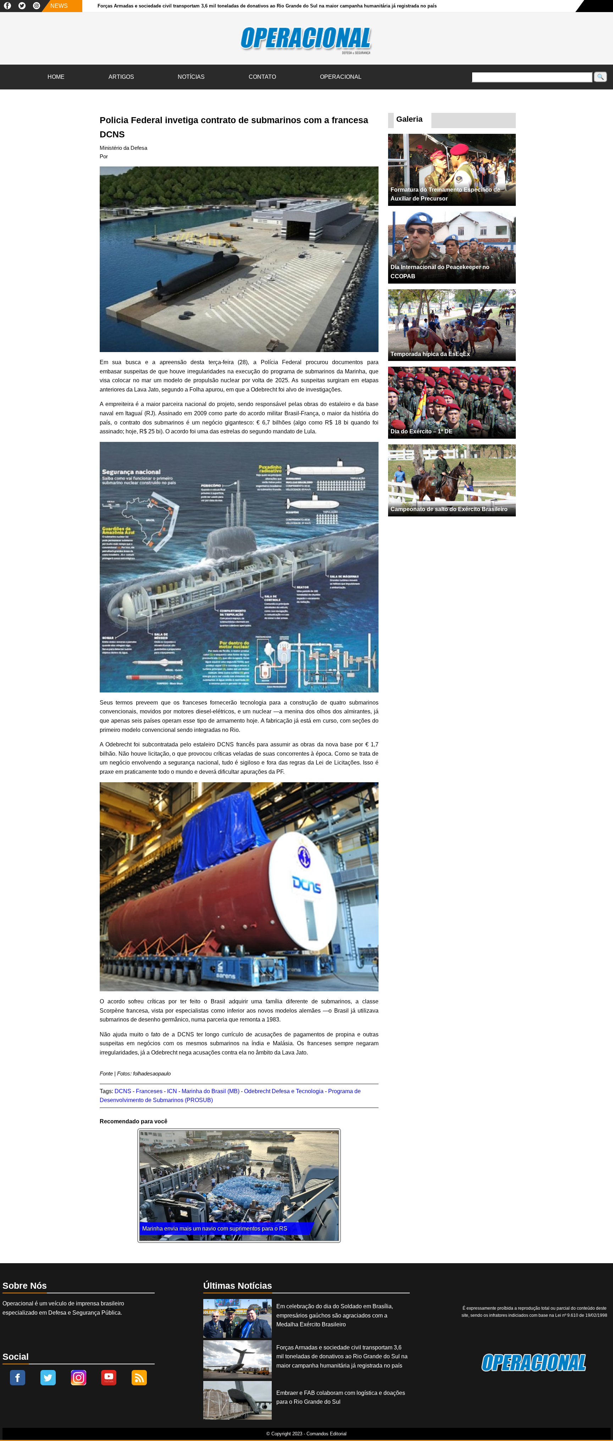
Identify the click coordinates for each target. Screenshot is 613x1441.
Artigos (121, 77)
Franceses (149, 1091)
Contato (262, 77)
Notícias (191, 77)
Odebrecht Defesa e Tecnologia (284, 1091)
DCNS (123, 1091)
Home (56, 77)
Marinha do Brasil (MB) (210, 1091)
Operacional (340, 77)
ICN (172, 1091)
